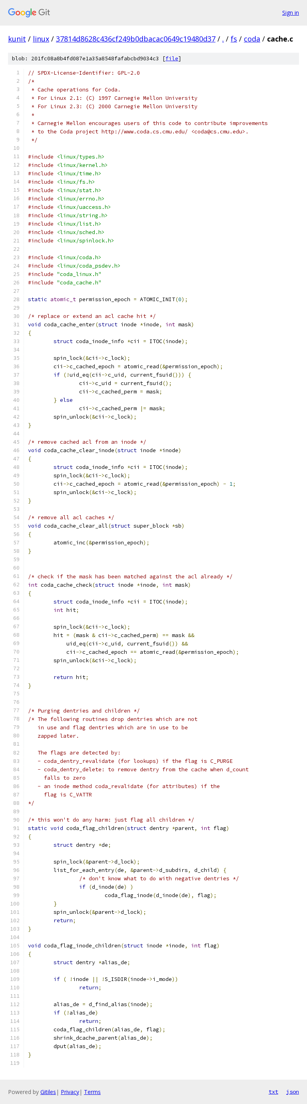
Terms (92, 1092)
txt (273, 1091)
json (292, 1091)
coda (252, 39)
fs (234, 39)
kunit (17, 39)
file (171, 58)
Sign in (290, 12)
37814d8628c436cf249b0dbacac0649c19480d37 (135, 39)
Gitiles (48, 1092)
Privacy (70, 1092)
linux (41, 39)
